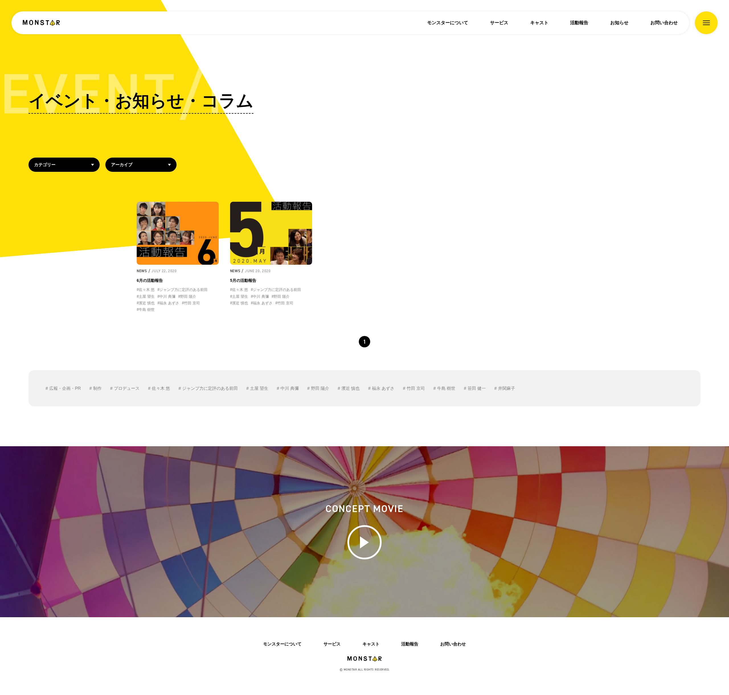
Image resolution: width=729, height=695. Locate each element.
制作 (97, 388)
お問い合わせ (664, 22)
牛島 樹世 (446, 388)
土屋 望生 (259, 388)
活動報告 (579, 22)
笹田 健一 (477, 388)
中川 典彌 (289, 388)
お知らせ (619, 22)
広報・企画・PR (65, 388)
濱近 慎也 (350, 388)
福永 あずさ (383, 388)
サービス (499, 22)
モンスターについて (447, 22)
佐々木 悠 (161, 388)
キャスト (539, 22)
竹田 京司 (416, 388)
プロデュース (127, 388)
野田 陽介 (320, 388)
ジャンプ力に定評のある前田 (210, 388)
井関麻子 (506, 388)
